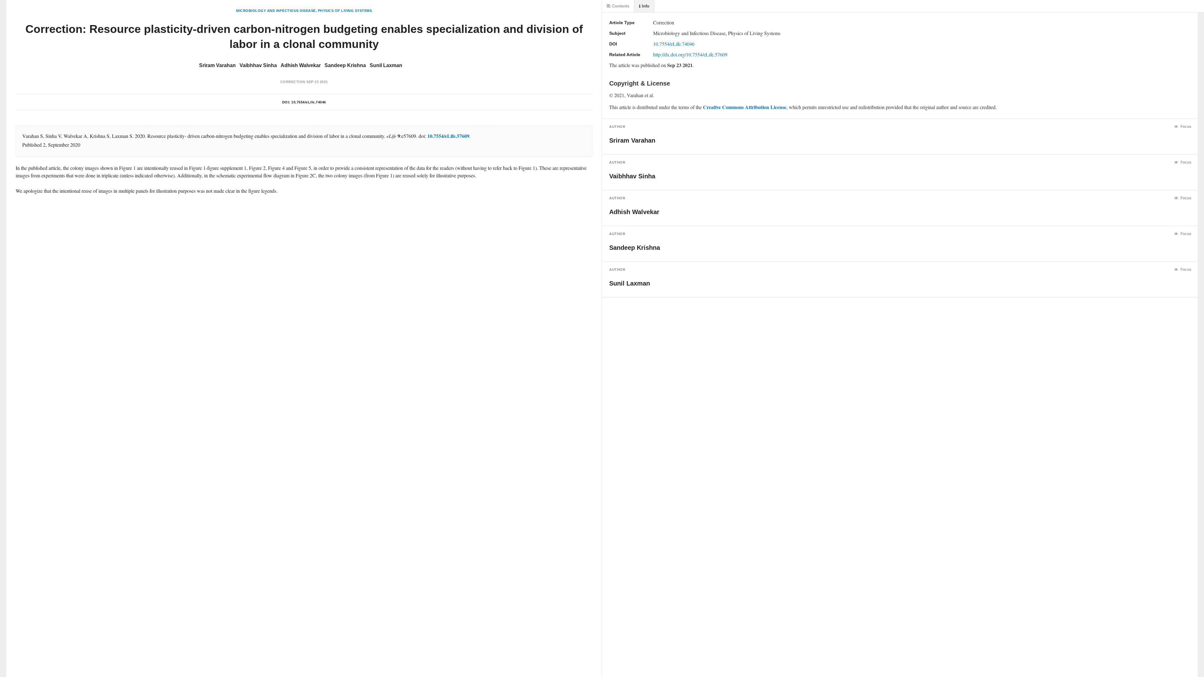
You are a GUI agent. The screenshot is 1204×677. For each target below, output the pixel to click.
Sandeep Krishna (345, 65)
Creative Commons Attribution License (744, 107)
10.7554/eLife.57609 (448, 135)
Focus (1185, 126)
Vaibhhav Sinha (258, 65)
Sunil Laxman (386, 65)
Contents (620, 6)
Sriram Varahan (217, 65)
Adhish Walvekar (301, 65)
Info (645, 6)
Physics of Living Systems (345, 11)
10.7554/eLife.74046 (308, 102)
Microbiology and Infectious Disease (276, 11)
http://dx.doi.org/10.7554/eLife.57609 (690, 54)
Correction (292, 82)
